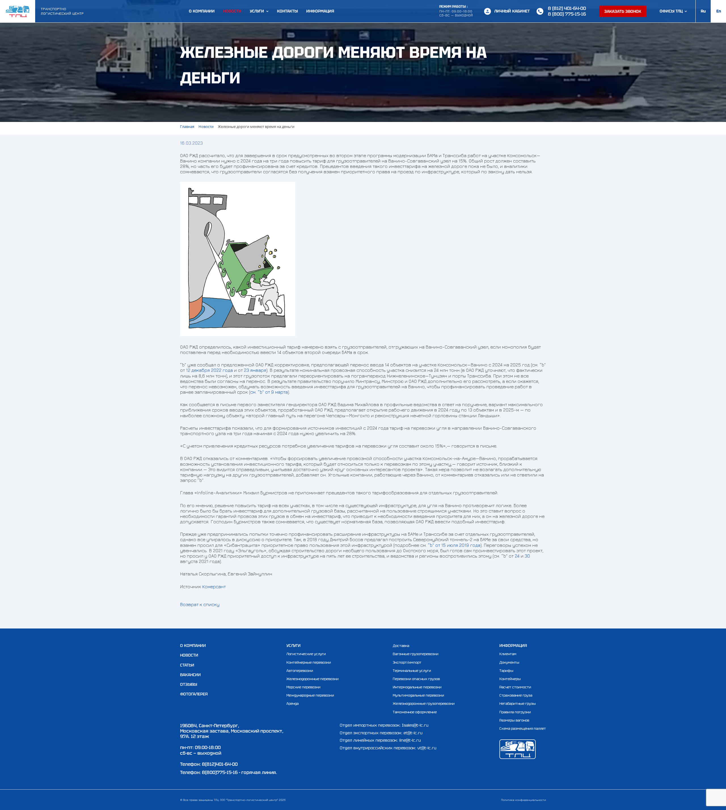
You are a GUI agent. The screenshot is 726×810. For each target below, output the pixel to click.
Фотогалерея (194, 694)
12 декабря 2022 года (209, 370)
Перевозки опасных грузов (416, 679)
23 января (255, 370)
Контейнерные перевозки (308, 662)
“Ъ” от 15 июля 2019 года (454, 545)
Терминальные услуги (412, 670)
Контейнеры (510, 679)
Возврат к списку (200, 604)
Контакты (287, 11)
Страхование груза (515, 695)
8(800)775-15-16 (220, 772)
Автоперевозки (299, 670)
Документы (509, 662)
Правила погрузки (515, 712)
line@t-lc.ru (410, 740)
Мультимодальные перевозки (418, 695)
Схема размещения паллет (522, 728)
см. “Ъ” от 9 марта (269, 392)
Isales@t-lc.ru (415, 725)
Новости (232, 11)
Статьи (187, 665)
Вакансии (190, 674)
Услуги (257, 11)
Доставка (401, 646)
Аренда (292, 703)
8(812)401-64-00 (220, 764)
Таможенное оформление (415, 712)
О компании (202, 11)
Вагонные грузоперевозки (415, 654)
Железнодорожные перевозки (312, 679)
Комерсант (214, 586)
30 (527, 555)
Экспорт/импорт (407, 662)
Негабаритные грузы (517, 703)
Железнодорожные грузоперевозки (424, 703)
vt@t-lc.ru (426, 747)
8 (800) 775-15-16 (567, 14)
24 (517, 555)
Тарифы (506, 670)
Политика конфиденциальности (523, 799)
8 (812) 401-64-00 (567, 8)
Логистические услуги (306, 654)
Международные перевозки (310, 695)
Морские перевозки (303, 687)
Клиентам (507, 654)
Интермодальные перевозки (417, 687)
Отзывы (188, 684)
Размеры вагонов (514, 720)
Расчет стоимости (515, 687)
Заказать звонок (622, 11)
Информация (320, 11)
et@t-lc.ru (413, 732)
